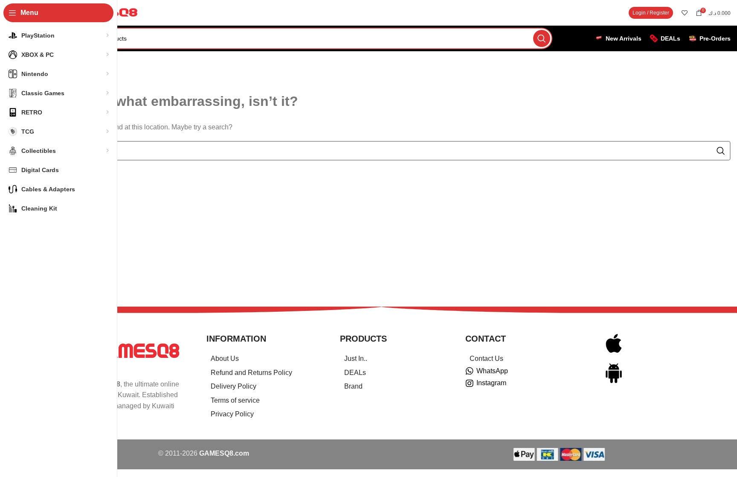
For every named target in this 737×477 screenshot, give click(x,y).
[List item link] (262, 358)
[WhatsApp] (469, 371)
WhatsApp (492, 371)
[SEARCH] (541, 38)
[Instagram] (469, 383)
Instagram (491, 382)
